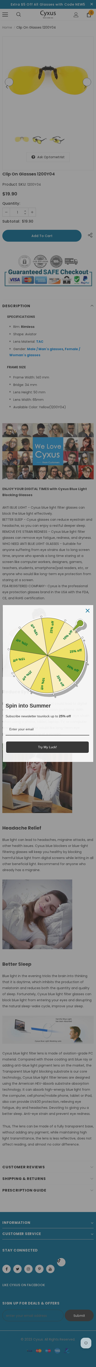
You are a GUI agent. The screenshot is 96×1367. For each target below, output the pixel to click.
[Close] (87, 610)
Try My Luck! (47, 747)
